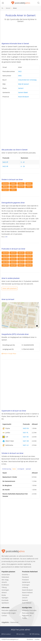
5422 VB (5, 265)
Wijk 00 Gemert (23, 84)
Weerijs (5, 186)
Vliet (13, 186)
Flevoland (25, 577)
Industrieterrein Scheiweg (27, 80)
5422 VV (21, 256)
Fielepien (5, 190)
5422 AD (28, 262)
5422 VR (5, 166)
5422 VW (29, 253)
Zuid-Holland (26, 603)
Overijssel (25, 595)
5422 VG (21, 259)
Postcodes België (28, 613)
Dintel (13, 183)
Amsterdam (6, 575)
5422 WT (13, 265)
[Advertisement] (20, 124)
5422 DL (13, 259)
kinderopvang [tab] (6, 469)
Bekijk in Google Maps (9, 353)
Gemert (20, 88)
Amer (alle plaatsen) (10, 288)
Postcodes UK (27, 616)
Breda (4, 595)
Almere (4, 592)
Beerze (29, 183)
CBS (6, 237)
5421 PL (25, 433)
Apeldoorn (5, 603)
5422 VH (5, 253)
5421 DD (26, 441)
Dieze (21, 183)
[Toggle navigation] (2, 3)
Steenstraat (14, 622)
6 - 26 (23, 166)
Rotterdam (5, 577)
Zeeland (25, 600)
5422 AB (28, 265)
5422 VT (13, 253)
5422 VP (5, 162)
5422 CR (28, 259)
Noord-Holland (27, 592)
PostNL (24, 618)
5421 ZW (5, 262)
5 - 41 (23, 162)
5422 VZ (13, 256)
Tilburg (4, 587)
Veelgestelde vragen (9, 613)
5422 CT (21, 265)
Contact (4, 616)
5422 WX (5, 259)
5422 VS (21, 253)
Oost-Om (21, 186)
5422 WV (5, 256)
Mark (13, 190)
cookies (37, 639)
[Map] (20, 315)
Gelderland (26, 582)
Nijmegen (5, 598)
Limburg (25, 587)
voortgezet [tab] (20, 469)
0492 (20, 76)
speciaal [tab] (28, 469)
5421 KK (26, 437)
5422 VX (29, 256)
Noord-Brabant (23, 97)
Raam (29, 186)
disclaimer (30, 639)
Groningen (5, 590)
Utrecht (4, 582)
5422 (20, 71)
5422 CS (21, 262)
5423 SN (26, 428)
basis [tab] (14, 469)
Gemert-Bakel (23, 92)
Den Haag (5, 580)
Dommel (5, 183)
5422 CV (13, 262)
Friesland (25, 580)
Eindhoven (5, 585)
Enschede (5, 600)
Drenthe (25, 575)
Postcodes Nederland (9, 610)
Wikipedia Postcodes (29, 610)
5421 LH (25, 445)
